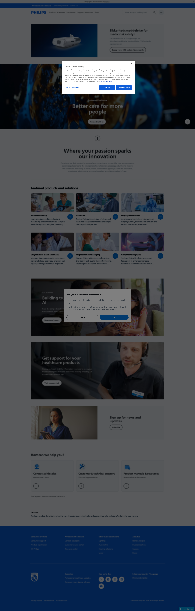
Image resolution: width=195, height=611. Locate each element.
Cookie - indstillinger (72, 87)
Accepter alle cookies (124, 87)
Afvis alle (107, 87)
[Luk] (131, 63)
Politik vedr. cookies (106, 81)
